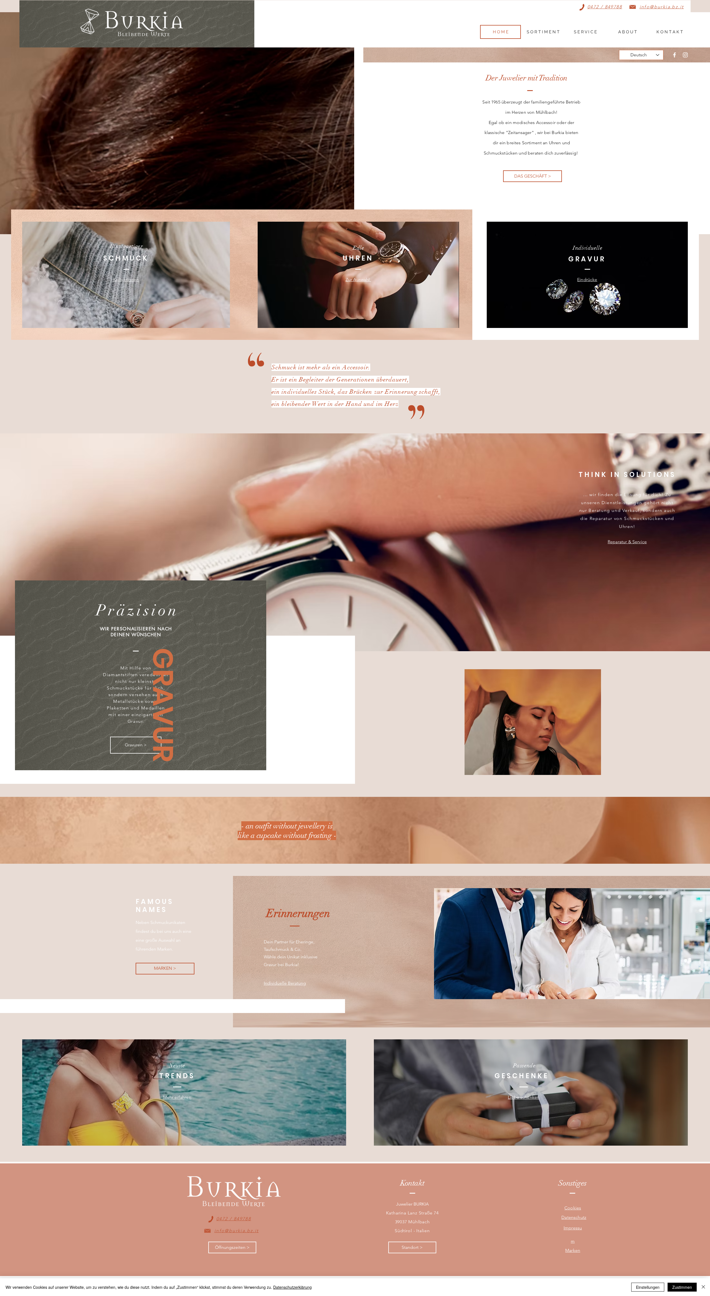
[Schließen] (703, 1287)
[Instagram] (685, 55)
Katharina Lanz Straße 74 (412, 1213)
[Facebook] (674, 55)
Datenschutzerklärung (292, 1287)
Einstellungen (648, 1287)
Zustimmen (682, 1287)
